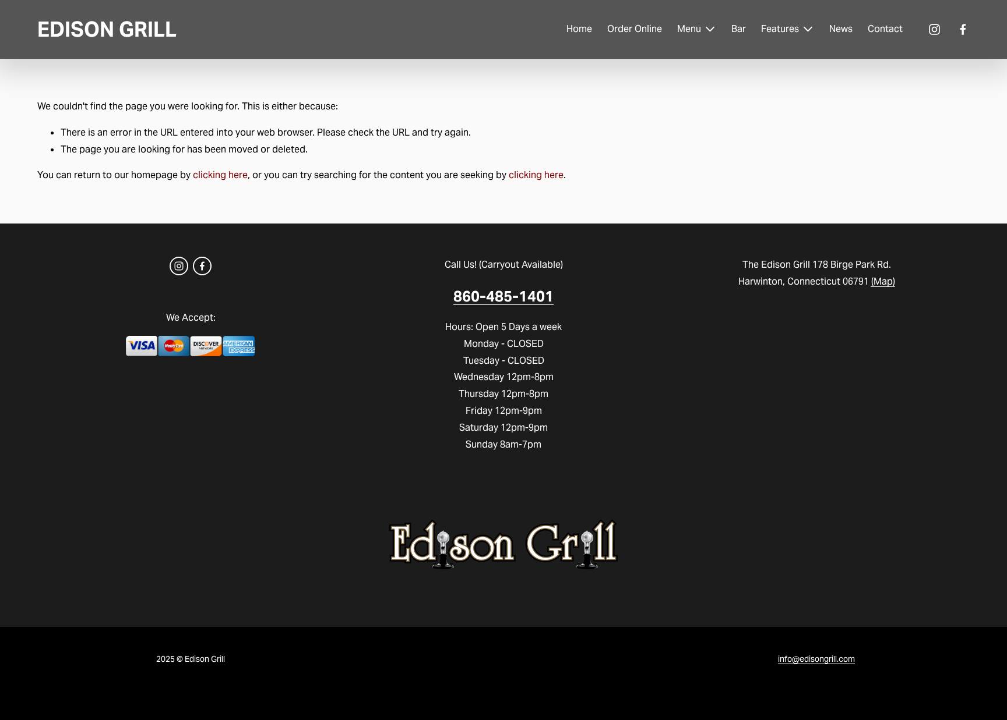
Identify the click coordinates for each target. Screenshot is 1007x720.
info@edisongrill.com (816, 659)
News (841, 29)
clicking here (220, 175)
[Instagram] (934, 29)
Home (579, 29)
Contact (885, 29)
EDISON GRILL (107, 29)
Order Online (634, 29)
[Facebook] (963, 29)
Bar (738, 29)
